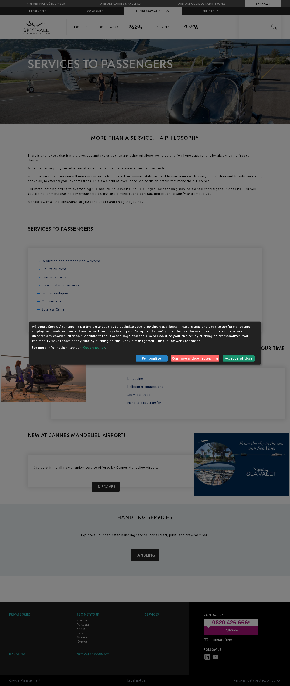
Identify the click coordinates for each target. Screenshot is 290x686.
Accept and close (239, 358)
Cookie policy (94, 347)
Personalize (151, 358)
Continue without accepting (195, 358)
